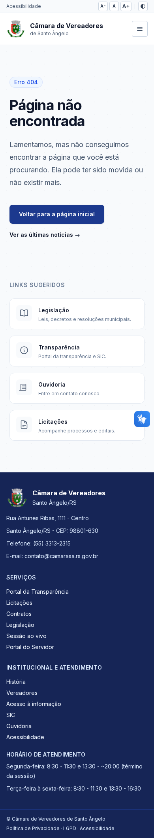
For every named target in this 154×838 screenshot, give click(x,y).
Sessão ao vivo (26, 635)
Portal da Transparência (37, 591)
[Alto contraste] (143, 6)
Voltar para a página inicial (57, 214)
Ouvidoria (19, 726)
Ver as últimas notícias (44, 234)
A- (103, 6)
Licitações (19, 602)
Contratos (19, 613)
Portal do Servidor (30, 647)
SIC (10, 715)
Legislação (20, 624)
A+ (126, 6)
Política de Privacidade (33, 828)
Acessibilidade (23, 6)
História (16, 681)
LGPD (69, 828)
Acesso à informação (33, 703)
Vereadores (22, 692)
